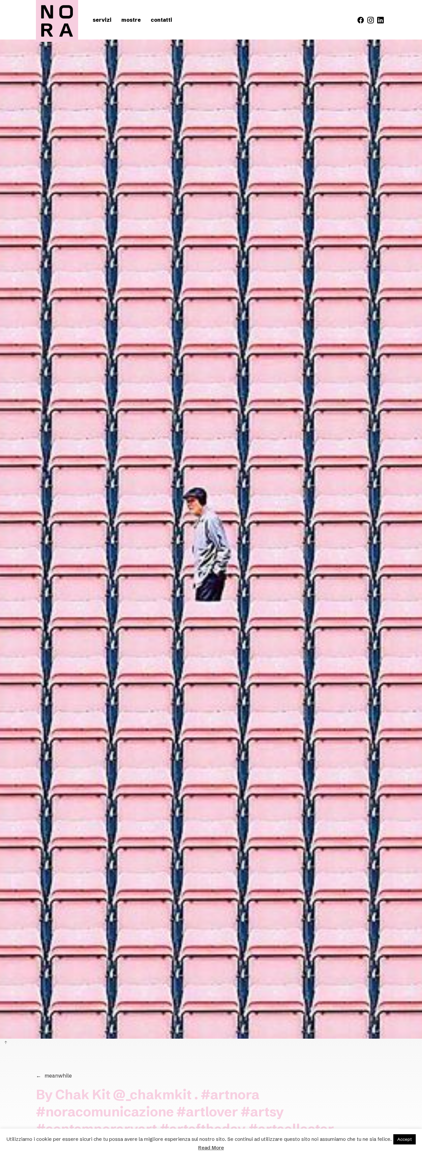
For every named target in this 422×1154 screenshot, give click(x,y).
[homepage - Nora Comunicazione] (57, 21)
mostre (131, 19)
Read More (211, 1147)
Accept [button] (404, 1139)
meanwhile (54, 1075)
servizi (102, 19)
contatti (161, 19)
